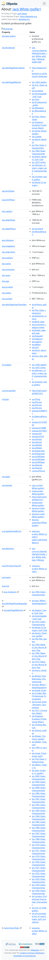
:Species (37, 465)
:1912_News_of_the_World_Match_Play (39, 664)
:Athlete (37, 445)
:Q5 (37, 433)
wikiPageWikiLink (11, 82)
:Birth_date (38, 321)
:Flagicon (37, 339)
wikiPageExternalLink (13, 68)
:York (35, 99)
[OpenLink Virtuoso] (10, 943)
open (6, 275)
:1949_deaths (39, 82)
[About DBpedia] (9, 3)
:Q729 (38, 436)
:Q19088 (39, 428)
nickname (8, 269)
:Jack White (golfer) (39, 523)
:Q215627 (39, 430)
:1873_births (39, 162)
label (6, 476)
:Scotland (37, 91)
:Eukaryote (38, 450)
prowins (7, 287)
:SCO (35, 347)
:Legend (37, 341)
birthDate (8, 191)
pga (5, 281)
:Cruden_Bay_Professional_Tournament (39, 696)
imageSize (8, 246)
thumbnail (8, 47)
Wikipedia (35, 950)
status (6, 293)
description (9, 36)
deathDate (8, 220)
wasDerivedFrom (11, 531)
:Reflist (36, 344)
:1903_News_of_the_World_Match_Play (39, 647)
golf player (22, 13)
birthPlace (8, 199)
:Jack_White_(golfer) (39, 569)
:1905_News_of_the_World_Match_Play (39, 656)
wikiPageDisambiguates (14, 603)
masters (7, 258)
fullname (8, 240)
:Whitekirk (38, 108)
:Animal (37, 439)
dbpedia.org (24, 19)
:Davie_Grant (39, 690)
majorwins (8, 252)
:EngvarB (37, 336)
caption (7, 211)
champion (10, 592)
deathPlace (9, 228)
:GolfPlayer (38, 456)
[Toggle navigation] (44, 3)
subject (6, 364)
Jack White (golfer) (27, 9)
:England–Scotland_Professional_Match (39, 125)
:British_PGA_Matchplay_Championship (39, 679)
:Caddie (36, 136)
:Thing (36, 399)
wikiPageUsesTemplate (14, 304)
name (6, 263)
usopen (7, 298)
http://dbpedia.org (28, 16)
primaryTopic (11, 928)
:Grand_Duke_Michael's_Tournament (39, 705)
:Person (37, 402)
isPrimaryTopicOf (11, 566)
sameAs (9, 390)
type (5, 399)
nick (5, 586)
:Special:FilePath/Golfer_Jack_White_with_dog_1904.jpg (39, 554)
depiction (8, 548)
